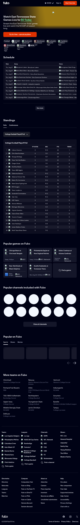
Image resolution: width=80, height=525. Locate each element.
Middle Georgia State (11, 408)
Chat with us (64, 506)
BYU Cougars (15, 187)
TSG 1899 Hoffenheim (12, 396)
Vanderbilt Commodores (19, 193)
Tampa (56, 408)
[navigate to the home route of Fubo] (6, 3)
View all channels (40, 324)
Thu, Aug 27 (9, 71)
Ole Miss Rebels (16, 167)
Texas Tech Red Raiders (19, 160)
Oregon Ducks (16, 163)
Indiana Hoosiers (17, 150)
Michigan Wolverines (18, 207)
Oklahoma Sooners (17, 173)
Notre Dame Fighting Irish (19, 183)
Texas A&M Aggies (17, 170)
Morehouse (40, 41)
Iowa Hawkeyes (16, 223)
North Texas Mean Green (19, 230)
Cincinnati (7, 380)
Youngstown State (35, 402)
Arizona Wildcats (17, 203)
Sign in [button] (58, 3)
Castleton (64, 41)
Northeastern (33, 396)
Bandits (56, 402)
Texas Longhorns (17, 190)
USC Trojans (15, 200)
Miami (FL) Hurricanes (18, 180)
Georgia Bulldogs (17, 157)
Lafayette (52, 41)
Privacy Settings (66, 503)
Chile (30, 388)
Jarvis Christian (34, 408)
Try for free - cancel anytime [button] (20, 34)
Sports (5, 342)
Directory (75, 521)
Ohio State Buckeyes (18, 153)
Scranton (56, 396)
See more (40, 108)
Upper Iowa (7, 402)
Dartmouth (28, 41)
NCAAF (17, 41)
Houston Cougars (17, 217)
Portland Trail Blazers (11, 388)
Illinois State (11, 45)
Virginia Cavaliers (17, 210)
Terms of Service (54, 521)
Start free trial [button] (70, 3)
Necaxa (31, 380)
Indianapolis (58, 388)
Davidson (23, 45)
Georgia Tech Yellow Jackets (20, 220)
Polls (5, 125)
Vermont (56, 380)
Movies (20, 342)
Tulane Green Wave (17, 213)
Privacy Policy (65, 521)
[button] (69, 363)
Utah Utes (15, 197)
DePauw (6, 414)
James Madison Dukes (18, 227)
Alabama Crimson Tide (18, 177)
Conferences (13, 125)
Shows (12, 342)
